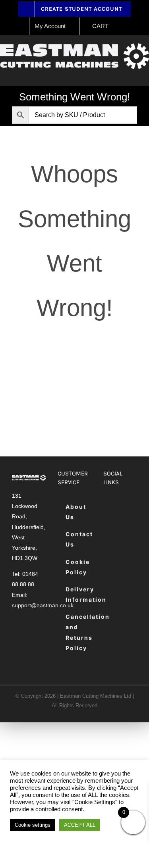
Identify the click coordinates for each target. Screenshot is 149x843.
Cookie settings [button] (32, 825)
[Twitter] (130, 507)
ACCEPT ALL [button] (79, 825)
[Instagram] (110, 530)
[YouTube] (130, 530)
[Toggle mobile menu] (146, 73)
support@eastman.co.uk (43, 605)
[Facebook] (110, 507)
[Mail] (110, 554)
